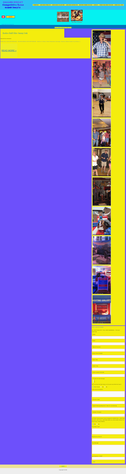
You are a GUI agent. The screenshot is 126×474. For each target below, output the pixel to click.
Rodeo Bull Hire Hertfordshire (6, 38)
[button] (10, 16)
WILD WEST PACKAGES (77, 22)
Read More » (9, 53)
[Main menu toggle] (3, 17)
